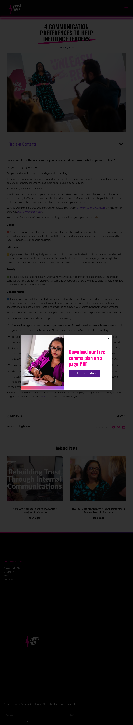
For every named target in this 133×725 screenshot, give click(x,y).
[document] (66, 362)
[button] (108, 339)
